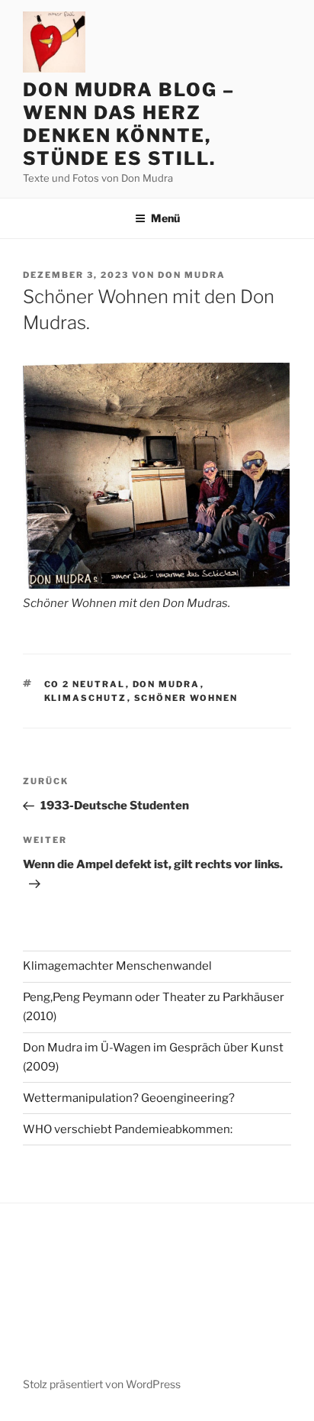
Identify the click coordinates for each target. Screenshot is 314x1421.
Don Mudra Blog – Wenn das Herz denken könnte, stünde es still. (129, 124)
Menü (165, 218)
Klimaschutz (85, 698)
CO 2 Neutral (85, 684)
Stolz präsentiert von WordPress (102, 1383)
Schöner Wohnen (186, 698)
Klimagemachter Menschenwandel (117, 966)
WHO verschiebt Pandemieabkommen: (127, 1129)
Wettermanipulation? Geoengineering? (129, 1098)
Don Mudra (192, 275)
